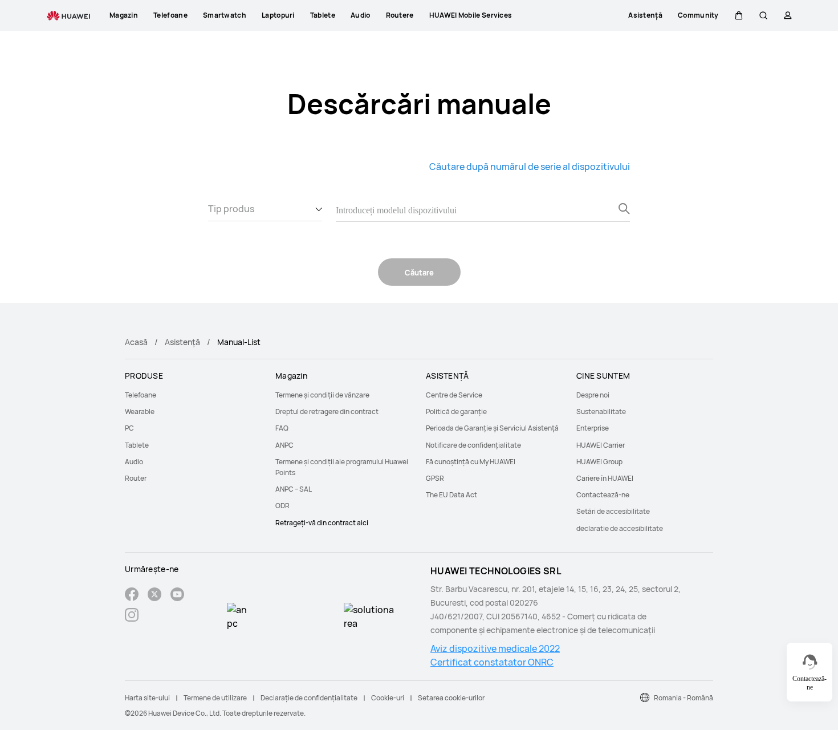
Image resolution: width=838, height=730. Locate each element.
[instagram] (132, 616)
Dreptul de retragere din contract (327, 411)
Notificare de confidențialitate (473, 445)
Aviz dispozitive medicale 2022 (495, 648)
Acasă (136, 341)
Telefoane (140, 395)
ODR (282, 505)
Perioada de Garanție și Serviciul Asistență (492, 428)
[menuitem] (193, 395)
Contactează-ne (602, 495)
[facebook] (132, 595)
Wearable (139, 411)
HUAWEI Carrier (600, 445)
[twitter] (154, 595)
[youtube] (177, 595)
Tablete (137, 445)
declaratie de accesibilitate (619, 528)
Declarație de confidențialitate (309, 698)
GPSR (435, 478)
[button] (738, 15)
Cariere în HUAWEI (604, 478)
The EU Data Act (451, 495)
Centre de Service (454, 395)
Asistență (182, 341)
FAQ (281, 428)
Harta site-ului (147, 698)
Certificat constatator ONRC (492, 662)
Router (136, 478)
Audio (134, 462)
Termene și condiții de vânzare (322, 395)
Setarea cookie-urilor (451, 698)
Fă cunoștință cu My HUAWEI (470, 462)
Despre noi (592, 395)
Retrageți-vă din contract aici (321, 523)
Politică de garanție (456, 411)
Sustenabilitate (601, 411)
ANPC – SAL (293, 489)
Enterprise (592, 428)
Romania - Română (683, 698)
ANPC (284, 445)
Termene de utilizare (215, 698)
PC (129, 428)
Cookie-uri (387, 698)
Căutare (419, 272)
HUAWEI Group (599, 462)
